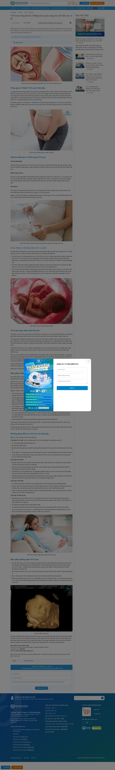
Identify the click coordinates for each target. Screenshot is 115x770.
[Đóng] (89, 361)
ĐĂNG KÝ (72, 388)
